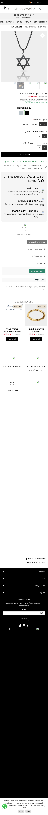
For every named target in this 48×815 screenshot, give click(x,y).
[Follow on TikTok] (20, 626)
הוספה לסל (24, 154)
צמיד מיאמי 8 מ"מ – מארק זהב (36, 330)
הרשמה (24, 618)
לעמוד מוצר (36, 339)
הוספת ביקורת (37, 271)
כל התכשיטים (16, 27)
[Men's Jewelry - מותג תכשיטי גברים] (24, 9)
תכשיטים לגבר (30, 27)
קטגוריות (42, 571)
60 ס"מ (25, 124)
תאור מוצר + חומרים (35, 249)
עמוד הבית (42, 27)
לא (44, 136)
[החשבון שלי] (8, 9)
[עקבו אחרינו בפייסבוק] (27, 626)
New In (28, 22)
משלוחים (39, 263)
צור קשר (42, 592)
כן (39, 136)
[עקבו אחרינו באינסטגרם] (24, 626)
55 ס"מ (34, 124)
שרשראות (10, 22)
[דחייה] (44, 807)
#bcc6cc (21, 113)
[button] (44, 9)
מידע (43, 578)
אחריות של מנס (36, 256)
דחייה (21, 811)
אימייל (24, 609)
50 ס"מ (42, 124)
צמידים (19, 22)
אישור (28, 811)
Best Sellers (40, 22)
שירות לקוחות (40, 585)
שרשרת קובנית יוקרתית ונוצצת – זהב (12, 330)
